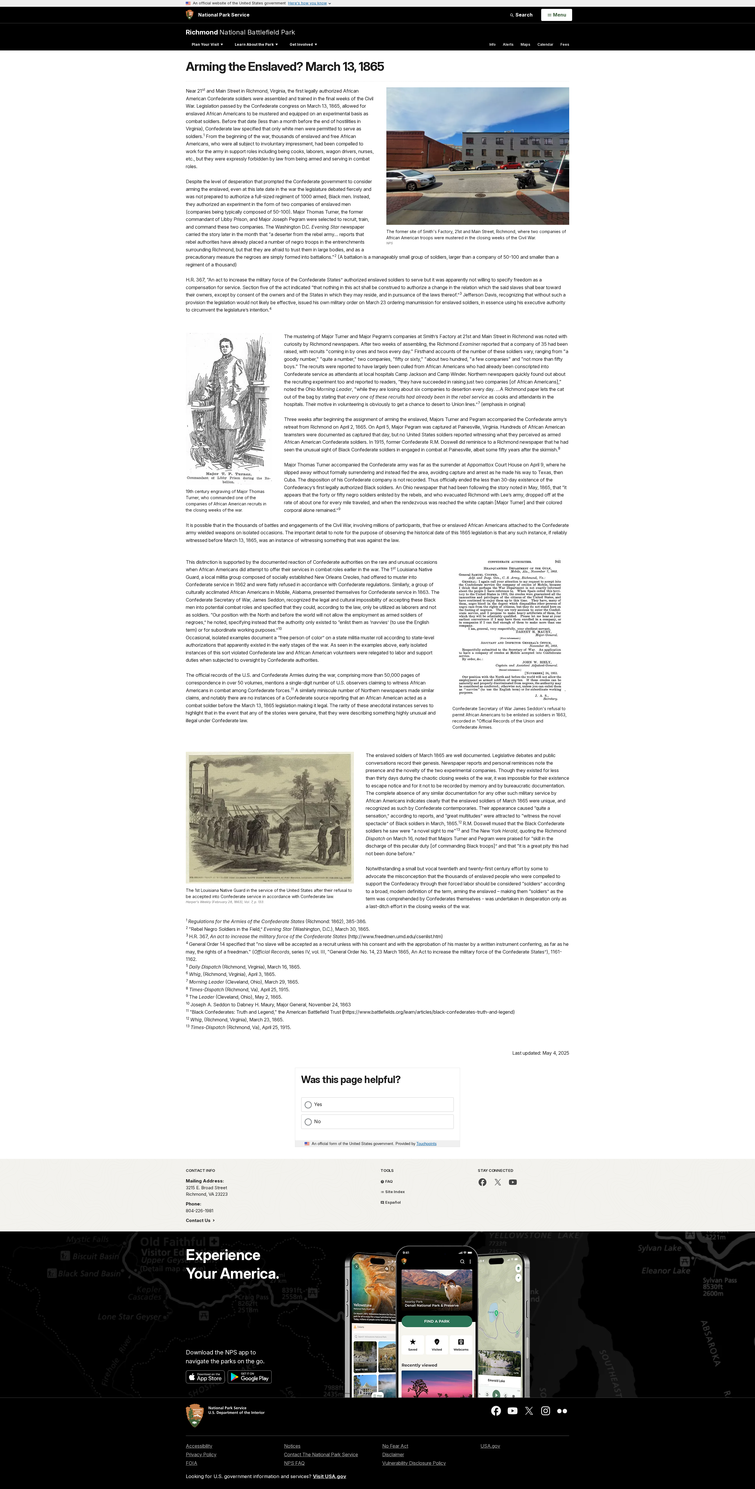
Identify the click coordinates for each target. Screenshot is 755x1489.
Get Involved (301, 44)
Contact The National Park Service (321, 1454)
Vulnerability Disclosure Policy (414, 1463)
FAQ (388, 1181)
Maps (525, 44)
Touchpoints (426, 1143)
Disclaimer (393, 1454)
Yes (318, 1104)
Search (523, 15)
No (317, 1121)
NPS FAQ (294, 1463)
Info (492, 44)
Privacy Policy (201, 1454)
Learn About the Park (254, 44)
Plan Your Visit (205, 44)
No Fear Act (395, 1446)
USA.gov (490, 1446)
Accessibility (199, 1446)
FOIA (191, 1463)
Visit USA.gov (329, 1476)
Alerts (508, 44)
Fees (564, 44)
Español (392, 1202)
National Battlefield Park (240, 32)
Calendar (545, 44)
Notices (292, 1446)
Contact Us (199, 1220)
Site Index (394, 1191)
